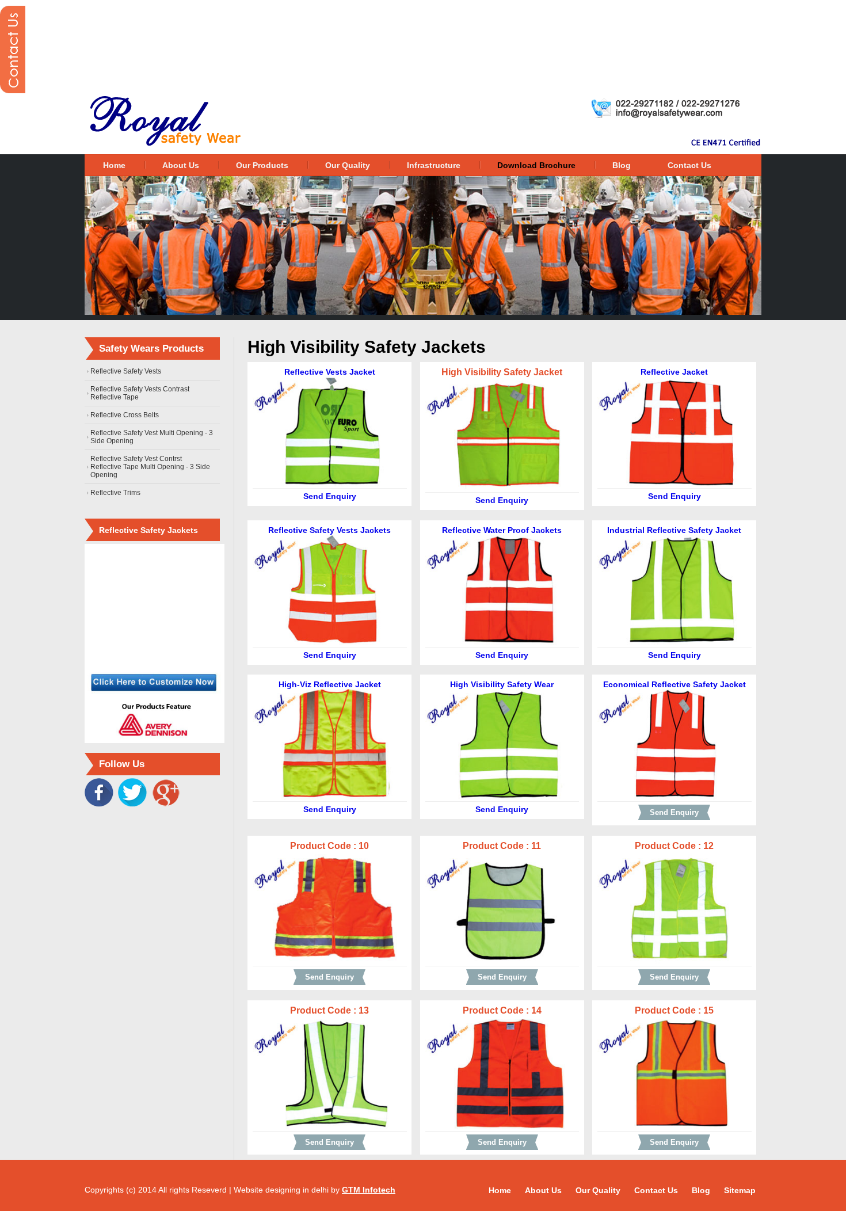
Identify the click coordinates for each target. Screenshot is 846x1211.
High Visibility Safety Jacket (501, 372)
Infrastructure (433, 165)
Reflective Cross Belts (124, 415)
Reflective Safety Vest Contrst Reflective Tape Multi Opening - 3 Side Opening (150, 467)
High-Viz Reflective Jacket (330, 684)
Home (114, 165)
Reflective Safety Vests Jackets (329, 530)
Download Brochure (536, 165)
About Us (180, 165)
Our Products (262, 165)
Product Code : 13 (329, 1010)
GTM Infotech (368, 1189)
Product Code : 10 (329, 846)
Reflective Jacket (674, 371)
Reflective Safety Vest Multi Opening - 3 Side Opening (151, 437)
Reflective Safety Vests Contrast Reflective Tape (139, 393)
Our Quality (347, 165)
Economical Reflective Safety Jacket (674, 684)
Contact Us (689, 165)
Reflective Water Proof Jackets (502, 530)
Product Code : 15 (674, 1010)
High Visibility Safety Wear (502, 684)
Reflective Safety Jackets (148, 530)
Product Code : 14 (502, 1010)
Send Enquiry (329, 496)
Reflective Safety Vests (125, 371)
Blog (621, 165)
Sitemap (740, 1190)
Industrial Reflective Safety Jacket (674, 530)
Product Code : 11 (502, 846)
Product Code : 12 (674, 846)
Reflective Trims (115, 493)
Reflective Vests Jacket (329, 371)
